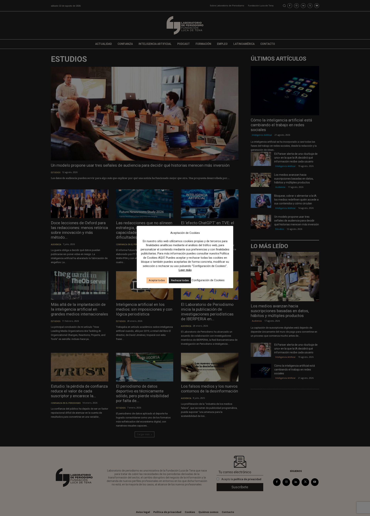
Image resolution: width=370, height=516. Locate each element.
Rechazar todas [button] (180, 280)
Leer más (185, 270)
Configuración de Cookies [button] (208, 280)
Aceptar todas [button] (157, 280)
